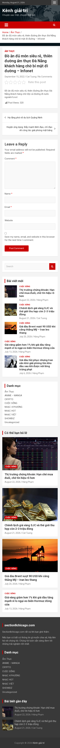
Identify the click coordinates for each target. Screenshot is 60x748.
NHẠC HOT (10, 410)
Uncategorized (12, 422)
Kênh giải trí (15, 10)
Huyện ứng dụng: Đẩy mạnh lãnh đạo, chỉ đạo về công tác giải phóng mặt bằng (29, 129)
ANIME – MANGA (13, 395)
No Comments (45, 76)
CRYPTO (9, 399)
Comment (10, 158)
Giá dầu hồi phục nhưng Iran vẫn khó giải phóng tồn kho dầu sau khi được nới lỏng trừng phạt (36, 365)
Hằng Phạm (42, 300)
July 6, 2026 (25, 373)
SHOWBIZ (10, 418)
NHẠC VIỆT (10, 414)
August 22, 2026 (27, 300)
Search (52, 266)
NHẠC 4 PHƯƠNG (13, 407)
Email (8, 207)
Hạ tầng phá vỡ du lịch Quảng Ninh (25, 117)
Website (9, 220)
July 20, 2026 (25, 336)
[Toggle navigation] (6, 25)
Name (8, 193)
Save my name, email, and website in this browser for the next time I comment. (30, 238)
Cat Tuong (31, 76)
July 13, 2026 (11, 352)
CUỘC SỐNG (24, 286)
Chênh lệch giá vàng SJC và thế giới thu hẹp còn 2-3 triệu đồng (36, 311)
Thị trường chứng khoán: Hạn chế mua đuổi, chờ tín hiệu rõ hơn (36, 293)
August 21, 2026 (27, 318)
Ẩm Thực (10, 51)
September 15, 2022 (14, 76)
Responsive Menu (54, 2)
